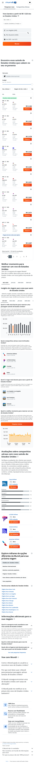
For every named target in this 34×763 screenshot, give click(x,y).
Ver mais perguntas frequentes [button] (17, 652)
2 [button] (13, 256)
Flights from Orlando (8, 591)
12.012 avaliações (14, 544)
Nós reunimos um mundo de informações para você (15, 751)
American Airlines (14, 539)
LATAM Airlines (13, 514)
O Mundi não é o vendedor (10, 748)
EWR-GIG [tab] (28, 282)
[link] (13, 487)
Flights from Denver (7, 612)
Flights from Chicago (8, 600)
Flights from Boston (7, 605)
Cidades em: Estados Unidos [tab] (11, 562)
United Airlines (13, 527)
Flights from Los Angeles (9, 594)
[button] (3, 2)
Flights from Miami (7, 603)
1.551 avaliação (13, 484)
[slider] (32, 84)
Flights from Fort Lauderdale (10, 607)
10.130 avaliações (14, 531)
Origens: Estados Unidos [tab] (9, 574)
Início (7, 761)
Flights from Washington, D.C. (10, 610)
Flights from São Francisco (9, 598)
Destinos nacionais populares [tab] (11, 570)
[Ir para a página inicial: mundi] (11, 2)
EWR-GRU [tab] (20, 282)
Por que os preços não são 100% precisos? (15, 755)
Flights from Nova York (8, 589)
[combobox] (19, 76)
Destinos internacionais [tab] (9, 566)
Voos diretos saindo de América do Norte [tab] (14, 577)
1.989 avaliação (13, 519)
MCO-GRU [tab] (5, 282)
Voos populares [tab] (7, 581)
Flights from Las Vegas (8, 596)
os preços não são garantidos (9, 743)
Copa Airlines (13, 479)
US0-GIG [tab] (4, 301)
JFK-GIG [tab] (13, 282)
